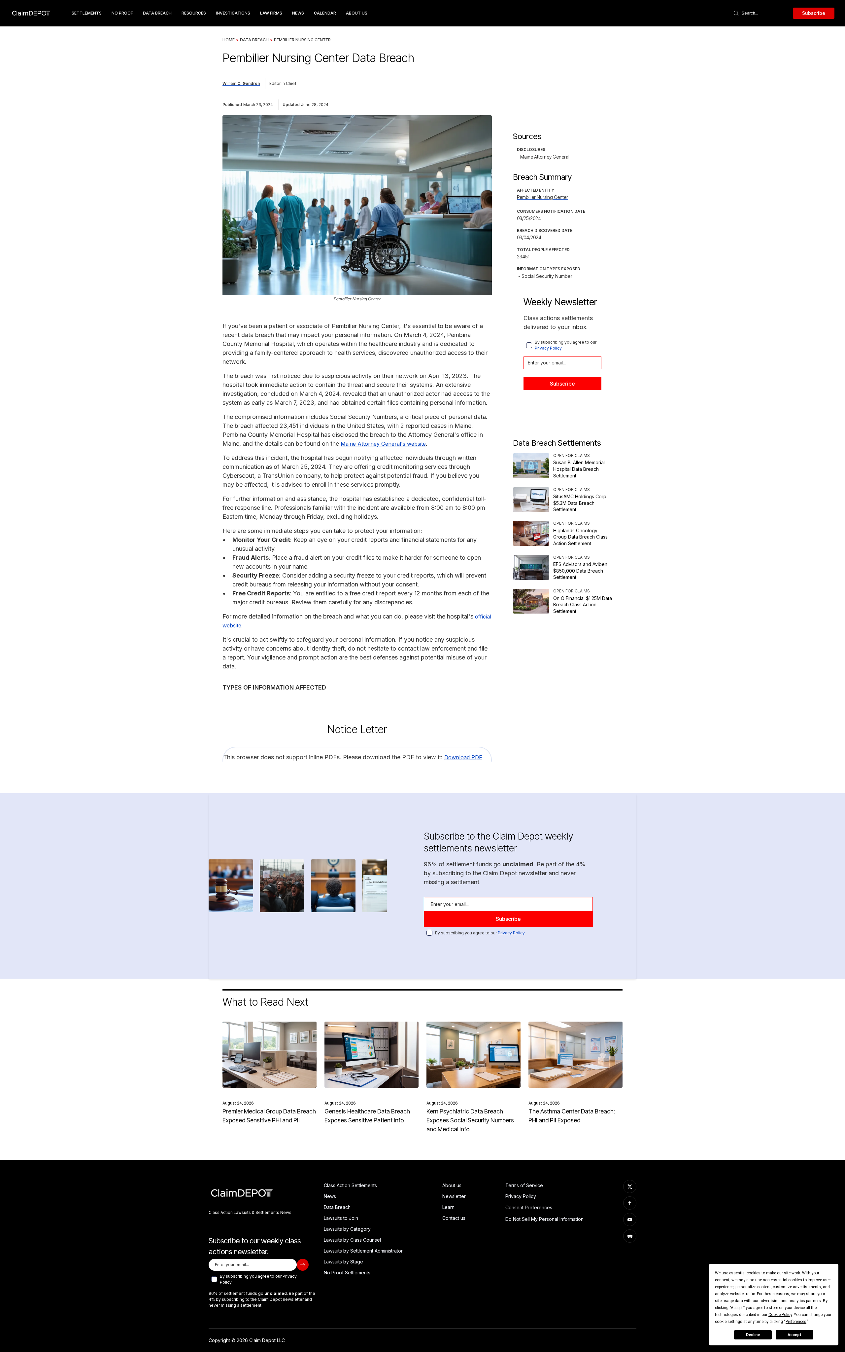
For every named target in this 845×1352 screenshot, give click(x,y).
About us (451, 1185)
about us (356, 13)
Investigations (233, 13)
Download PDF (463, 757)
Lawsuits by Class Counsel (352, 1240)
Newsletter (454, 1196)
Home (228, 39)
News (298, 13)
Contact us (453, 1218)
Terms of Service (524, 1185)
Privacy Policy (548, 348)
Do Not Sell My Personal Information (544, 1219)
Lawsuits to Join (341, 1218)
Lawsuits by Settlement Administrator (363, 1251)
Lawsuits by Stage (343, 1261)
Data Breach (254, 39)
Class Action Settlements (350, 1185)
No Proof (122, 13)
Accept (794, 1335)
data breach (157, 13)
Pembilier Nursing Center (302, 39)
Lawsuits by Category (347, 1229)
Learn (448, 1207)
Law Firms (271, 13)
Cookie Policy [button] (780, 1314)
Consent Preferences (528, 1207)
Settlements (87, 13)
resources (194, 13)
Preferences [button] (796, 1321)
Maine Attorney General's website (383, 443)
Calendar (325, 13)
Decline (753, 1335)
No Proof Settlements (347, 1272)
